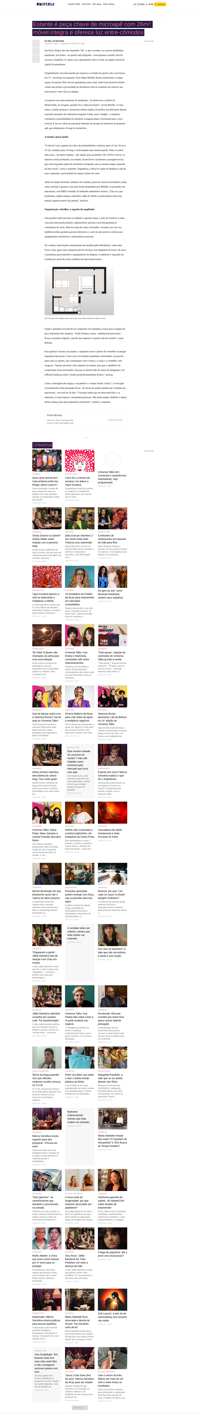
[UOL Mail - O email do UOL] (141, 4)
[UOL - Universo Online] (56, 4)
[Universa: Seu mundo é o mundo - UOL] (45, 4)
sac (135, 4)
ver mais (78, 1408)
